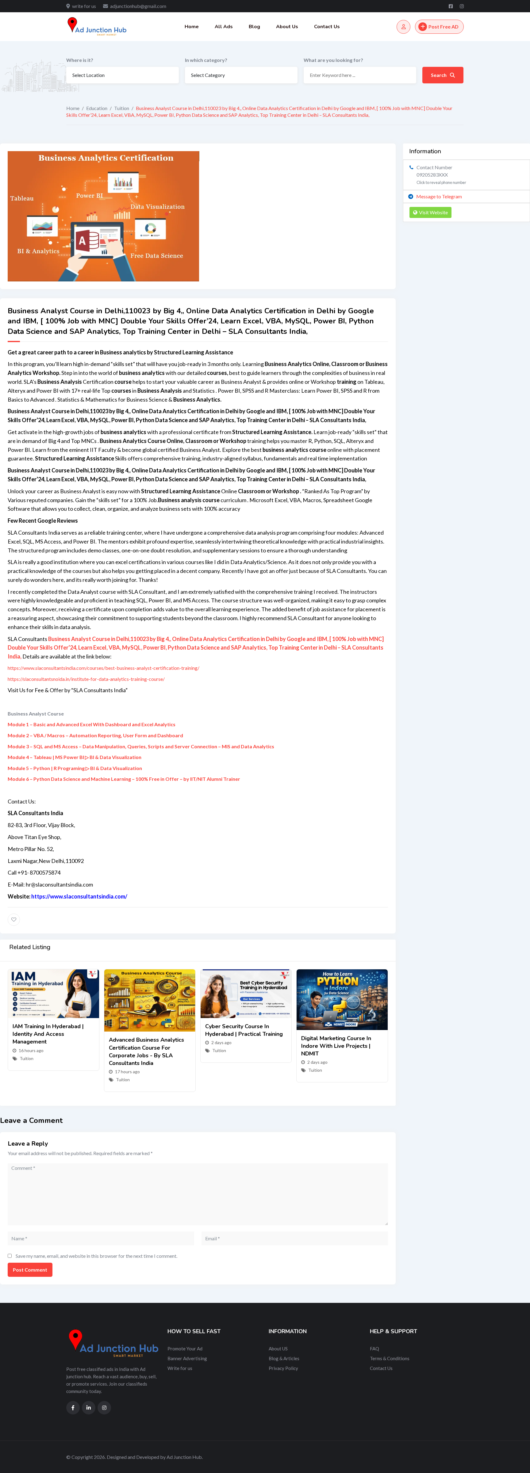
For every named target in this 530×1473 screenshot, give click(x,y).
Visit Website (433, 212)
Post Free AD (443, 26)
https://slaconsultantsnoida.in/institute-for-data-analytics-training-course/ (86, 679)
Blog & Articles (284, 1358)
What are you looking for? (333, 60)
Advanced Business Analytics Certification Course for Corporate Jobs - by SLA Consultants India (146, 1051)
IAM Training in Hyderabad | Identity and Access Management (48, 1034)
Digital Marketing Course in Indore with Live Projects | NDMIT (336, 1046)
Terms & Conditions (389, 1358)
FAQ (374, 1348)
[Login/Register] (403, 27)
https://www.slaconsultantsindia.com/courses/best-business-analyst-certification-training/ (103, 668)
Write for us (179, 1368)
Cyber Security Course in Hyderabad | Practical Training (244, 1030)
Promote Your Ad (184, 1348)
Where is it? (79, 60)
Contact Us (327, 26)
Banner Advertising (187, 1358)
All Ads (224, 26)
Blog (254, 26)
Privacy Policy (283, 1368)
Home (192, 26)
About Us (287, 26)
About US (278, 1348)
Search (439, 75)
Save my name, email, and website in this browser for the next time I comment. (96, 1256)
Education (96, 108)
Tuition (121, 108)
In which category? (206, 60)
